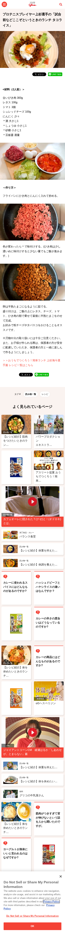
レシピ (45, 394)
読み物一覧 (30, 394)
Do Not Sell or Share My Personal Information (32, 916)
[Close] (61, 876)
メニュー (4, 4)
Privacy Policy (51, 901)
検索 (60, 4)
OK (32, 926)
